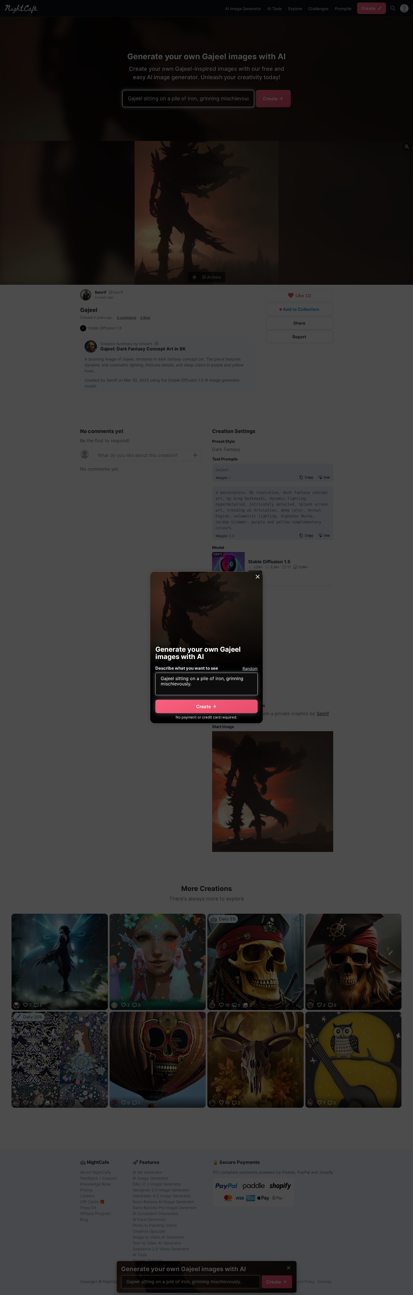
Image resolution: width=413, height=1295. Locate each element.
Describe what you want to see (186, 668)
